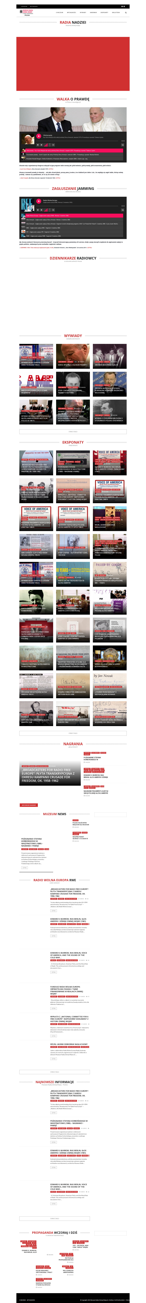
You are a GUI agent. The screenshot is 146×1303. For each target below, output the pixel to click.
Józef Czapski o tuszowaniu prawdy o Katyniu (70, 391)
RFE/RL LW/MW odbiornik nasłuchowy (105, 526)
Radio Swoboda (70, 489)
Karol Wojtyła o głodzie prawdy (72, 365)
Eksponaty (104, 12)
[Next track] (41, 145)
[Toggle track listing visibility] (122, 145)
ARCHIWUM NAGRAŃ (29, 805)
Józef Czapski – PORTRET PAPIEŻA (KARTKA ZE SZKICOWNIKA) (71, 637)
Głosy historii (116, 459)
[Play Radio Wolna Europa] (38, 201)
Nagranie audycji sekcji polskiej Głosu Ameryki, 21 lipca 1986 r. (71, 526)
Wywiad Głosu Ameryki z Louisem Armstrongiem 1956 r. (35, 363)
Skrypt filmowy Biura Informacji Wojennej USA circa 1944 (109, 721)
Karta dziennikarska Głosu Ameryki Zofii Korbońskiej (70, 609)
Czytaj (34, 308)
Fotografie (25, 411)
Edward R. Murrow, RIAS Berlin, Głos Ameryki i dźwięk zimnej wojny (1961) (109, 469)
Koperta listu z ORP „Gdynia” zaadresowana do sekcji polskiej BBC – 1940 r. (109, 580)
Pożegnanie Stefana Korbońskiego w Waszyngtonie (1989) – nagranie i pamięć (71, 469)
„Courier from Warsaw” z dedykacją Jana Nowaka (105, 693)
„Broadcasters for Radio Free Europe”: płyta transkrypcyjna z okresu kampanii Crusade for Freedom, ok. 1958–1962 (35, 468)
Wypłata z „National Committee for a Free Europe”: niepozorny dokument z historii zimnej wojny (72, 497)
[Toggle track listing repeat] (53, 145)
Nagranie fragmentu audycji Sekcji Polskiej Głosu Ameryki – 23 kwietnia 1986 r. (109, 497)
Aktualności (34, 6)
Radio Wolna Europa (42, 459)
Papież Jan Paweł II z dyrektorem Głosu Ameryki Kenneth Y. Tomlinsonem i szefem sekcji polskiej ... (35, 635)
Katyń (69, 387)
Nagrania (93, 12)
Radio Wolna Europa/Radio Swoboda (110, 519)
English (53, 960)
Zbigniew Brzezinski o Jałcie (106, 365)
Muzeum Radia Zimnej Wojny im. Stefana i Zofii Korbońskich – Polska (110, 1300)
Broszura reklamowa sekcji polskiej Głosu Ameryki (106, 609)
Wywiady (83, 12)
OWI (70, 292)
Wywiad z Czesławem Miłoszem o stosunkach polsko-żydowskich (109, 419)
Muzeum (77, 461)
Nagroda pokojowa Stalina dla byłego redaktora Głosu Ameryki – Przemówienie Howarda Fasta (72, 664)
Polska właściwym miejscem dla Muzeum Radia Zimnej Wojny (81, 824)
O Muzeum (24, 6)
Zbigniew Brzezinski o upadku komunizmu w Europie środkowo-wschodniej (109, 390)
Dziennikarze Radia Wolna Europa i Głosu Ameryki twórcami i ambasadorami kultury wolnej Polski (110, 551)
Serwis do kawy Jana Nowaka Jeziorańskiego (107, 665)
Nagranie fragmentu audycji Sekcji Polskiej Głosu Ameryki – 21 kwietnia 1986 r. (36, 525)
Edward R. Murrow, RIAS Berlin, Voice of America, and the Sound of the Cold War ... (68, 955)
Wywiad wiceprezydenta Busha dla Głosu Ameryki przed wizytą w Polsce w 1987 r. (36, 418)
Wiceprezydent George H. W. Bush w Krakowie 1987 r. (80, 838)
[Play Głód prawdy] (38, 136)
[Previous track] (37, 145)
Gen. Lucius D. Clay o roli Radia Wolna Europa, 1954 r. (34, 554)
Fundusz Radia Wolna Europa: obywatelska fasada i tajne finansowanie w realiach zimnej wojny (34, 496)
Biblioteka (116, 12)
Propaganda (115, 461)
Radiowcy (44, 294)
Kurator (82, 899)
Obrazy (65, 292)
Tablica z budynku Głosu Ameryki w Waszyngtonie (35, 665)
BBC (33, 292)
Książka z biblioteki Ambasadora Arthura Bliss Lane (72, 693)
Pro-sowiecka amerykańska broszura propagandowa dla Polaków (108, 636)
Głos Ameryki (56, 292)
